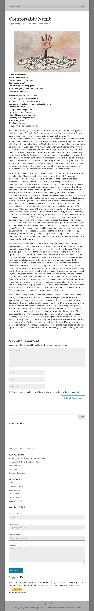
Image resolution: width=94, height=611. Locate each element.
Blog (22, 24)
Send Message (16, 571)
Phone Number (14, 534)
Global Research (16, 497)
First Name (13, 514)
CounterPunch (15, 490)
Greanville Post (15, 501)
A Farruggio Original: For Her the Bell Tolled (27, 458)
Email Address (14, 524)
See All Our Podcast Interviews (22, 449)
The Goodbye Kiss (17, 473)
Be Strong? (13, 469)
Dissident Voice (15, 494)
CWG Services (61, 582)
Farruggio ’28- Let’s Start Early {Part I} (24, 462)
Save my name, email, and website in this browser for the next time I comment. (45, 392)
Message (12, 545)
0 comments (43, 24)
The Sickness (14, 466)
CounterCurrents (30, 24)
